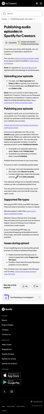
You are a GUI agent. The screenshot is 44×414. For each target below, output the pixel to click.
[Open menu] (40, 3)
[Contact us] (38, 297)
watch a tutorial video (23, 102)
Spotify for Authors (9, 363)
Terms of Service (28, 67)
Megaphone (7, 349)
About (4, 320)
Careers (5, 329)
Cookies (4, 411)
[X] (4, 391)
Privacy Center (11, 406)
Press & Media (7, 325)
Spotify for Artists (9, 358)
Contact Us (6, 334)
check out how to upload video (26, 58)
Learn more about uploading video (20, 212)
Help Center (7, 344)
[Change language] (37, 3)
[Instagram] (11, 391)
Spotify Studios (8, 354)
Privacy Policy (21, 406)
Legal (3, 406)
